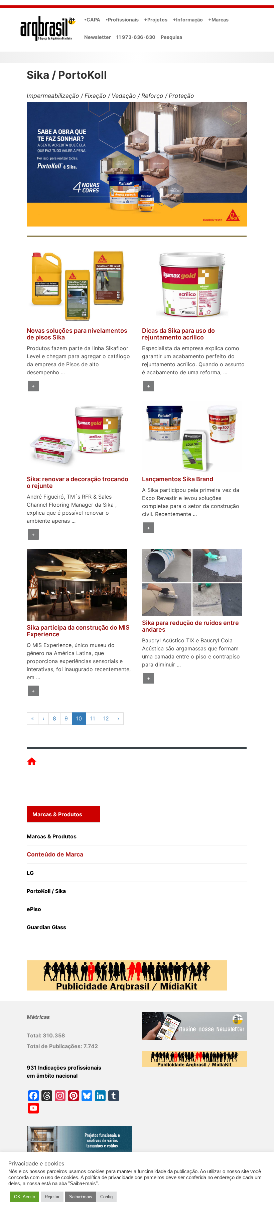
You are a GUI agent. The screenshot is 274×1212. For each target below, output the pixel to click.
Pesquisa (171, 37)
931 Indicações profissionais (64, 1067)
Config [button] (106, 1196)
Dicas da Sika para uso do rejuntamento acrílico (178, 334)
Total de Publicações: (55, 1046)
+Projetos (155, 19)
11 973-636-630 (135, 37)
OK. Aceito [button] (24, 1196)
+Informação (188, 19)
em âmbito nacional (52, 1075)
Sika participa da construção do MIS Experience (78, 631)
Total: (35, 1035)
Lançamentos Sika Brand (177, 479)
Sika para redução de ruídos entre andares (190, 626)
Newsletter (97, 37)
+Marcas (218, 19)
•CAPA (92, 19)
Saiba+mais (80, 1196)
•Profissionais (122, 19)
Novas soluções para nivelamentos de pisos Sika (77, 334)
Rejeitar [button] (52, 1196)
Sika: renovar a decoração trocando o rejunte (77, 482)
